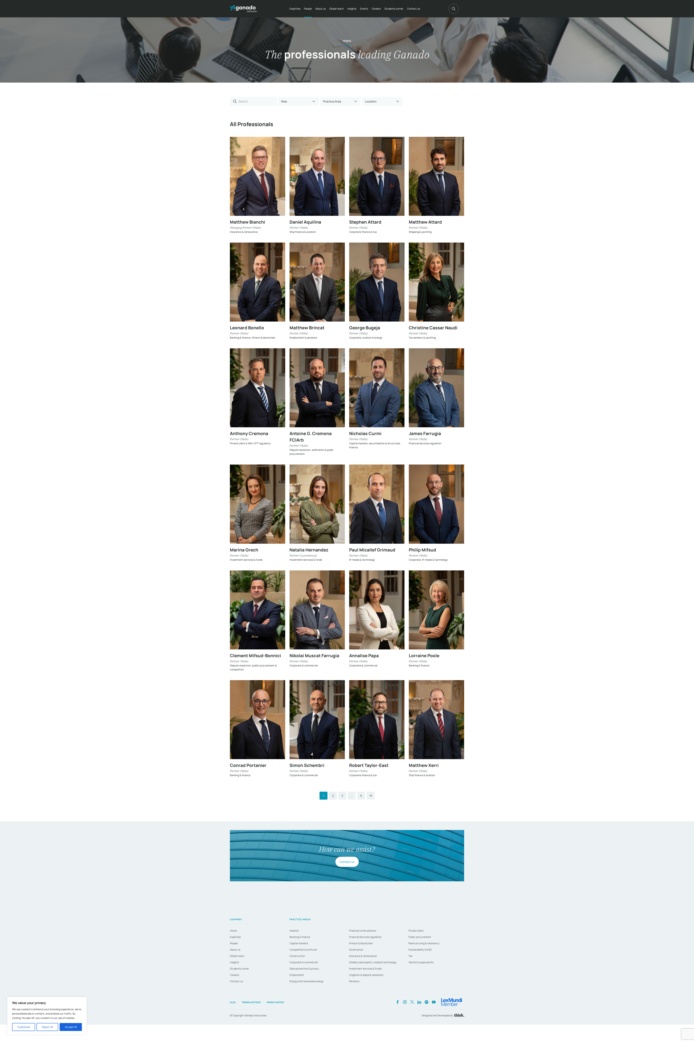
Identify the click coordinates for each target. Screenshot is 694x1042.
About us (320, 8)
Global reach (336, 8)
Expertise (295, 8)
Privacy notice (275, 1002)
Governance (356, 949)
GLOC (233, 1002)
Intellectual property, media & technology (372, 962)
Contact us (413, 8)
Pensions (354, 981)
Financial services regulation (365, 937)
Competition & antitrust (303, 949)
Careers (376, 8)
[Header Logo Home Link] (243, 8)
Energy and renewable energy (307, 981)
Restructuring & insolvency (423, 943)
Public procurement (419, 937)
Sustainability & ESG (420, 949)
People (308, 8)
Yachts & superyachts (421, 962)
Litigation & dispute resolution (366, 975)
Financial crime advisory (362, 930)
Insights (351, 8)
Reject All (47, 1027)
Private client (416, 930)
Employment (297, 975)
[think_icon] (458, 1015)
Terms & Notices (251, 1002)
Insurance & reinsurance (363, 956)
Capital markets (299, 943)
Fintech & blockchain (361, 943)
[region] (47, 1016)
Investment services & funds (365, 968)
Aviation (294, 930)
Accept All (71, 1027)
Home (233, 930)
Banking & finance (300, 937)
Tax (410, 956)
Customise (23, 1027)
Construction (297, 956)
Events (364, 8)
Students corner (393, 8)
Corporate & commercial (304, 962)
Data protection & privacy (304, 968)
